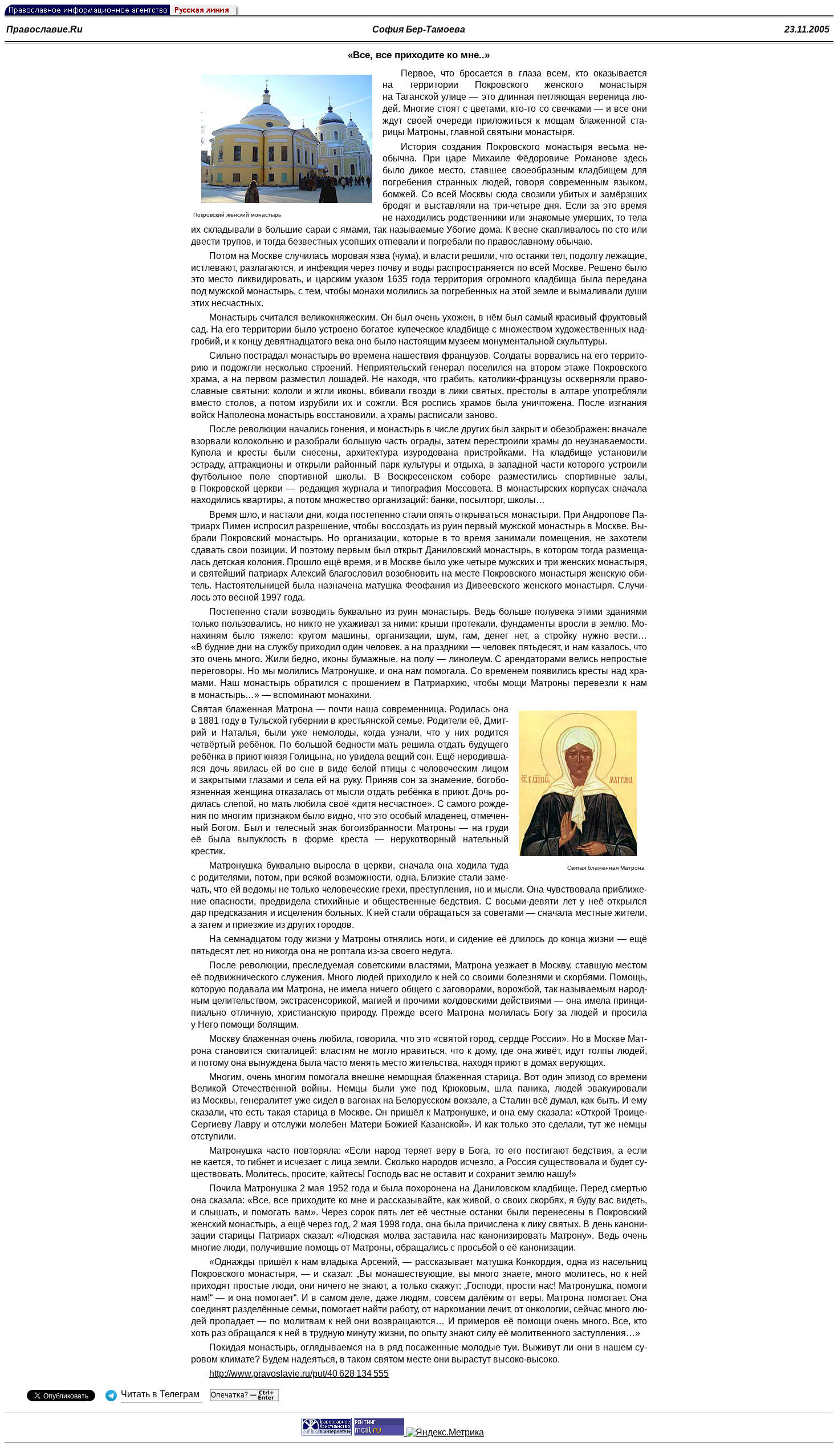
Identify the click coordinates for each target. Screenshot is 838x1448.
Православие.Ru (44, 29)
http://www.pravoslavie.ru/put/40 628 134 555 (299, 1373)
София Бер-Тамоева (418, 29)
